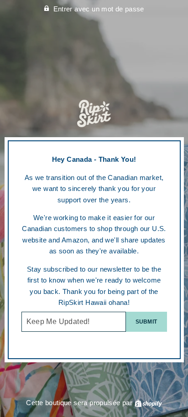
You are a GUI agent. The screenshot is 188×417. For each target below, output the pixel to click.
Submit (146, 322)
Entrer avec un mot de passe (98, 9)
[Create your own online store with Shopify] (148, 403)
